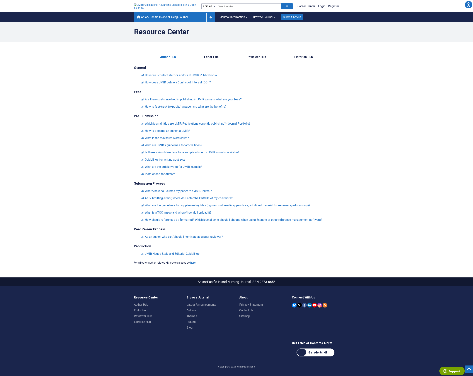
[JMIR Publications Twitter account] (299, 305)
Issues (191, 322)
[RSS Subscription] (325, 305)
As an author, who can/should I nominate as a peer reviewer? (182, 236)
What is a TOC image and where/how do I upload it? (176, 212)
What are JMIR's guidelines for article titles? (171, 145)
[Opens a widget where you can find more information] (452, 371)
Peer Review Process (150, 229)
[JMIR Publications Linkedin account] (309, 305)
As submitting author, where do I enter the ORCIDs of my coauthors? (187, 198)
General (140, 68)
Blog (190, 327)
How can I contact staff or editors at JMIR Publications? (179, 75)
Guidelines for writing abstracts (163, 159)
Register (333, 6)
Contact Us (246, 310)
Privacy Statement (251, 304)
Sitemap (244, 316)
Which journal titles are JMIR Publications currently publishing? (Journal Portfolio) (195, 123)
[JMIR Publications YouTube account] (314, 305)
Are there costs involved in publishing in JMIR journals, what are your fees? (191, 99)
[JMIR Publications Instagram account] (319, 305)
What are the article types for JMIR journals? (171, 167)
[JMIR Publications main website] (165, 6)
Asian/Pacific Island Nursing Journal (164, 17)
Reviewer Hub (256, 57)
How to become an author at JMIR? (165, 131)
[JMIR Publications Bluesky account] (294, 305)
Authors (192, 310)
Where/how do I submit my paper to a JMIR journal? (176, 191)
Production (142, 246)
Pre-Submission (146, 116)
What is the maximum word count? (165, 138)
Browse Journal (263, 17)
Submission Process (149, 183)
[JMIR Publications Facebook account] (304, 305)
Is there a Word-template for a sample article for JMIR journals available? (190, 152)
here (193, 262)
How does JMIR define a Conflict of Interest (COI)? (176, 82)
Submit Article (292, 17)
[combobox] (248, 6)
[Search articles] (287, 6)
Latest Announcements (201, 304)
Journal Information (232, 17)
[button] (468, 4)
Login (321, 6)
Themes (192, 316)
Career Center (306, 6)
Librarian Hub (303, 57)
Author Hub (168, 57)
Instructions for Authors (158, 174)
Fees (137, 92)
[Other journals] (210, 17)
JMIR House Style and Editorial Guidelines (170, 253)
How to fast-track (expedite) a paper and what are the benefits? (184, 106)
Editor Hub (211, 57)
